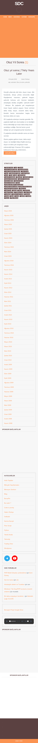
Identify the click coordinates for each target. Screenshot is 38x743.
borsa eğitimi (9, 181)
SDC (19, 4)
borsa (18, 183)
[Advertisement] (19, 39)
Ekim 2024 (7, 242)
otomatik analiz (28, 177)
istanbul (28, 196)
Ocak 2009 (8, 414)
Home (5, 17)
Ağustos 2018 (8, 261)
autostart (13, 82)
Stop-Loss (23, 188)
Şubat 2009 (8, 410)
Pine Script (25, 171)
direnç (15, 190)
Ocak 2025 (8, 233)
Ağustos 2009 (8, 382)
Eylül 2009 (7, 378)
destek (20, 190)
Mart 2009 (7, 405)
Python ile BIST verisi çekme (14, 184)
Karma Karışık (9, 521)
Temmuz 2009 (9, 387)
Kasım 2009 (8, 369)
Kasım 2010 (8, 319)
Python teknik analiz (11, 186)
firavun (7, 198)
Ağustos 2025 (8, 215)
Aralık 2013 (8, 279)
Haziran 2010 (8, 337)
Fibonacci (27, 190)
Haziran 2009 (8, 392)
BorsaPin (31, 17)
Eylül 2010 (7, 324)
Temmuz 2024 (9, 247)
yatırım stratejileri (24, 179)
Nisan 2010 (8, 346)
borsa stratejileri (10, 183)
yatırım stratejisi (10, 177)
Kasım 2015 (8, 269)
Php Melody (14, 198)
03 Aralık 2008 (13, 79)
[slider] (12, 621)
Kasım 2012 (8, 288)
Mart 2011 (7, 301)
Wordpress (8, 548)
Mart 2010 (7, 351)
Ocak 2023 (8, 256)
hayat (7, 173)
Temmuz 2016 (9, 265)
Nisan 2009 (8, 401)
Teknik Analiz (9, 167)
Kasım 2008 (8, 423)
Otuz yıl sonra (20, 82)
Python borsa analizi (25, 186)
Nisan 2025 (8, 224)
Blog (5, 494)
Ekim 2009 (7, 373)
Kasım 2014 (8, 274)
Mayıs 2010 (8, 342)
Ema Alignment (23, 169)
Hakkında (17, 17)
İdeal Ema (8, 190)
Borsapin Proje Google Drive (13, 610)
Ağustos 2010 (8, 328)
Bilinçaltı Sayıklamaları (11, 485)
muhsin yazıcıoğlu (18, 194)
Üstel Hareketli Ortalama (12, 171)
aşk (9, 82)
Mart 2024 (7, 251)
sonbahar (8, 194)
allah (15, 175)
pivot (6, 175)
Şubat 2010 (8, 355)
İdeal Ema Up (9, 192)
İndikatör (7, 516)
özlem (7, 196)
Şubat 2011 (8, 306)
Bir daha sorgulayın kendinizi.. (14, 596)
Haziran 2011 (8, 297)
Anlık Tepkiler (8, 480)
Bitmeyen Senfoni (10, 489)
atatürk (23, 196)
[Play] (7, 621)
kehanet (27, 194)
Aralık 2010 (8, 315)
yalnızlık (27, 82)
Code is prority (9, 507)
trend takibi (22, 175)
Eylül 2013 (7, 283)
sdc (17, 580)
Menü (10, 17)
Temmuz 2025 (9, 220)
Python (21, 167)
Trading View (19, 192)
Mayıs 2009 (8, 396)
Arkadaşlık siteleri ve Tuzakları (14, 584)
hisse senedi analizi (11, 169)
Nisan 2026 (8, 211)
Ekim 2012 (7, 292)
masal (17, 196)
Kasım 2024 (8, 238)
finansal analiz (19, 181)
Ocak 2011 (7, 310)
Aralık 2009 (8, 364)
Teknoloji (7, 539)
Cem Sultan (28, 192)
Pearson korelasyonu (11, 188)
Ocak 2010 (8, 360)
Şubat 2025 (8, 229)
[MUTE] (22, 621)
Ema (11, 175)
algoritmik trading (15, 173)
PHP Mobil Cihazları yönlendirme (15, 573)
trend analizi (26, 173)
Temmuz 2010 (9, 333)
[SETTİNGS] (31, 621)
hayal (12, 196)
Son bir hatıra (8, 580)
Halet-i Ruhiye (25, 79)
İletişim (24, 17)
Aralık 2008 (8, 419)
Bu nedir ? (7, 503)
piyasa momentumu (11, 179)
